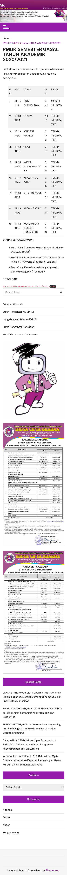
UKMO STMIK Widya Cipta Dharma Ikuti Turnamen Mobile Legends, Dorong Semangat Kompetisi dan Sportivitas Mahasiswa (32, 697)
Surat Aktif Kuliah (13, 304)
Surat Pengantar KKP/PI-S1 (18, 311)
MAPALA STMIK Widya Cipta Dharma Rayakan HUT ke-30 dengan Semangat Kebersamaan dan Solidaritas (32, 713)
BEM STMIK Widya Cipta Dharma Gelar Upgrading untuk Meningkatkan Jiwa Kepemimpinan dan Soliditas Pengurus (32, 728)
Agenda (7, 809)
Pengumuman (11, 832)
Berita (6, 817)
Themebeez (53, 870)
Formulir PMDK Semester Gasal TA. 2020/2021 (25, 286)
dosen (6, 825)
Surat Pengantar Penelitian (18, 327)
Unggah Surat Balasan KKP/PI (20, 319)
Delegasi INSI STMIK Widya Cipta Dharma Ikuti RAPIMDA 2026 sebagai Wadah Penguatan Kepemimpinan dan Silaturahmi (29, 744)
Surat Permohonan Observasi (20, 334)
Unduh (52, 286)
